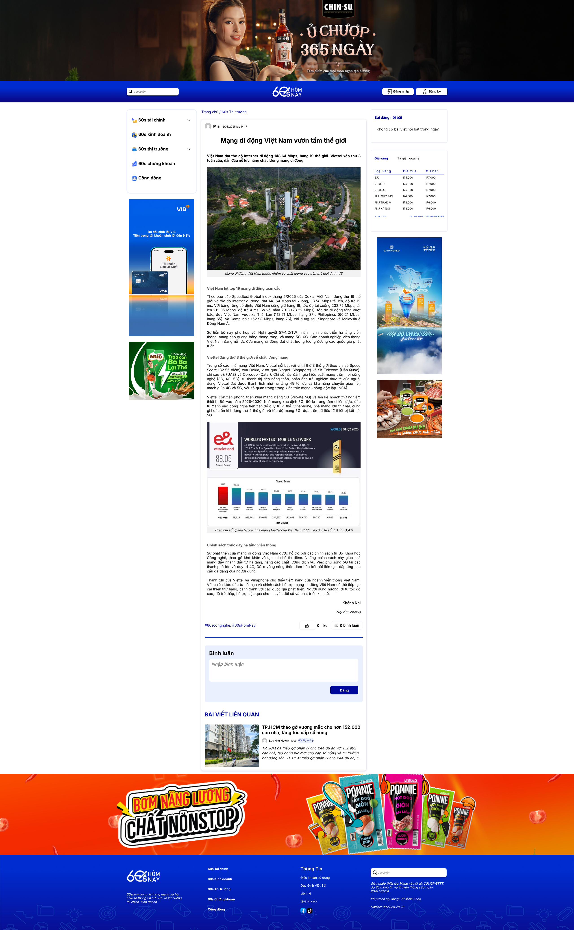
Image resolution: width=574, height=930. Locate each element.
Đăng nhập (401, 91)
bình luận (349, 625)
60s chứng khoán (156, 163)
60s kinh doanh (154, 134)
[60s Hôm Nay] (287, 91)
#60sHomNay (244, 625)
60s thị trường (152, 149)
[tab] (381, 158)
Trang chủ (209, 112)
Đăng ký (434, 91)
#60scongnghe (217, 625)
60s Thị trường (234, 112)
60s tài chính (151, 120)
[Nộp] (130, 91)
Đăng (344, 690)
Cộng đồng (149, 178)
